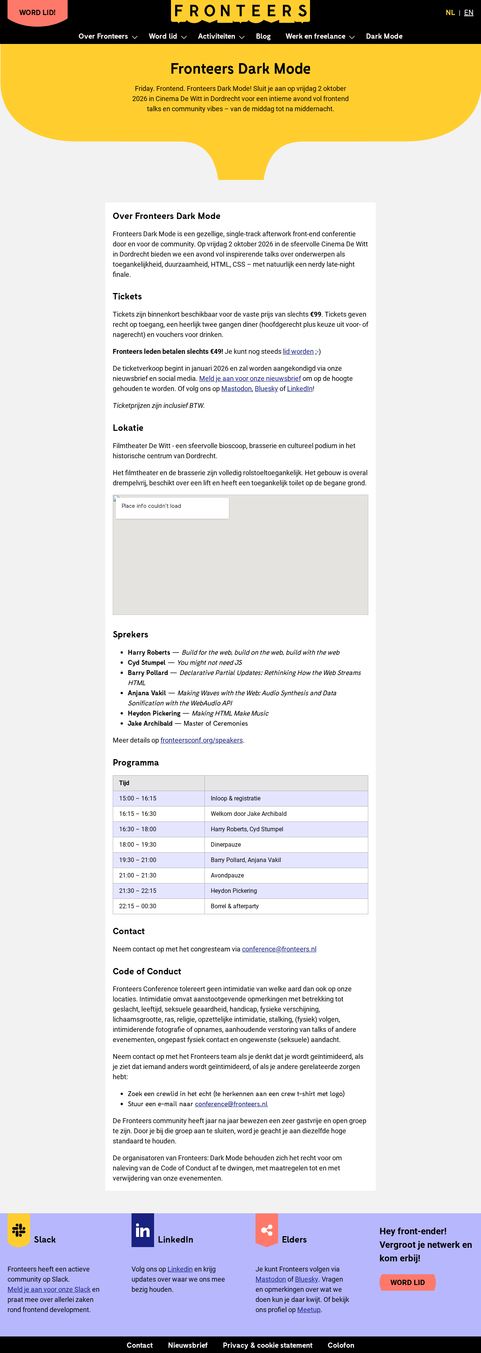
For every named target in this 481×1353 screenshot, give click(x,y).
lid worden (298, 351)
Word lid (163, 35)
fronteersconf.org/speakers (201, 740)
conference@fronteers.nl (279, 949)
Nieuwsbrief (188, 1344)
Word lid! (37, 12)
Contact (140, 1344)
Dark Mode (384, 35)
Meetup (309, 1310)
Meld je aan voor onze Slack (49, 1289)
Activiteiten (216, 35)
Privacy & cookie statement (268, 1344)
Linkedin (180, 1269)
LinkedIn (300, 389)
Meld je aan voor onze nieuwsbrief (250, 378)
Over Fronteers (103, 35)
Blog (263, 35)
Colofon (341, 1344)
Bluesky (266, 389)
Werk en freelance (315, 35)
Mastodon (236, 389)
